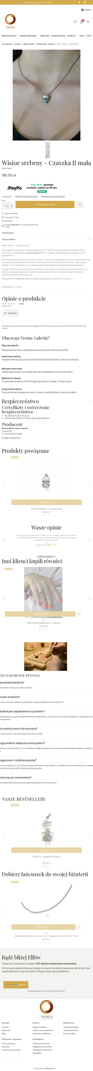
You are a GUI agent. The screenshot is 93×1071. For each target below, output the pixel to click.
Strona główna (7, 44)
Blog (4, 1033)
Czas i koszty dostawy (11, 1050)
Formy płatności (8, 1043)
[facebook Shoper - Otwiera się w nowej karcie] (79, 2)
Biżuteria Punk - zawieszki (46, 44)
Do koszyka (45, 502)
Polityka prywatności (41, 1043)
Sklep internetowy (44, 1068)
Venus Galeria (7, 168)
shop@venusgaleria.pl (11, 438)
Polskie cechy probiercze (43, 1030)
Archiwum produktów (42, 1033)
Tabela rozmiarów (40, 1027)
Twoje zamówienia (70, 1027)
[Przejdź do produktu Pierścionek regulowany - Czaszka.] (43, 592)
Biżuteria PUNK (29, 44)
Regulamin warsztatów (42, 1046)
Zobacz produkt (43, 927)
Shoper (19, 1060)
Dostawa (6, 1046)
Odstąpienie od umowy (42, 1050)
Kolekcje (18, 44)
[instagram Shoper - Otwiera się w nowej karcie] (85, 2)
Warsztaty (6, 1030)
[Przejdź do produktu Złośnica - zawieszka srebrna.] (46, 828)
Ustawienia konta (70, 1030)
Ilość (3, 201)
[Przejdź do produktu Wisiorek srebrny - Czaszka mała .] (46, 480)
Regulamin (37, 1053)
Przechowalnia (69, 1033)
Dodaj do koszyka (47, 204)
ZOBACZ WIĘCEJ (46, 556)
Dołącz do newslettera (16, 985)
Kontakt (5, 1027)
